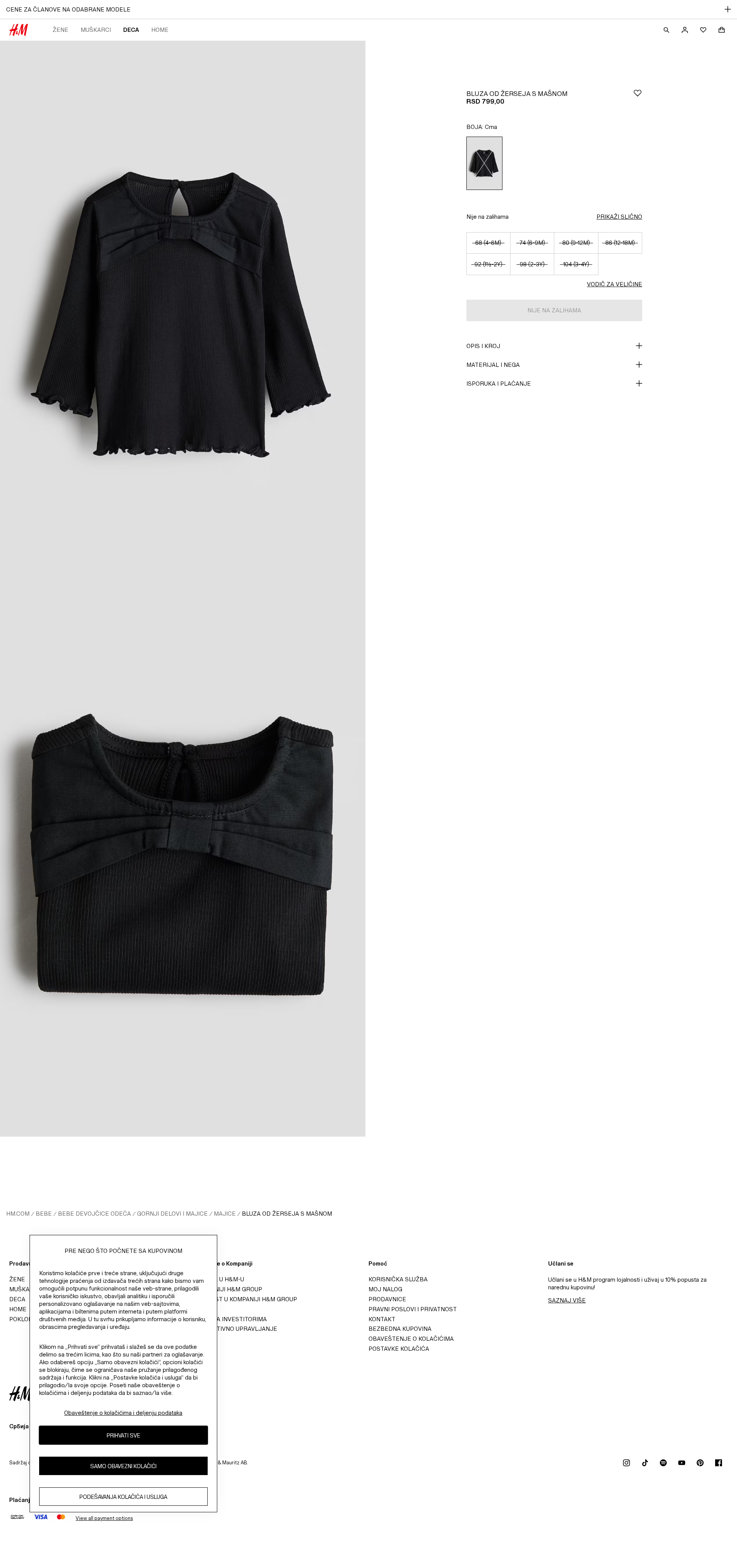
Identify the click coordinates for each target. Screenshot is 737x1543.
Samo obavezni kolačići (123, 1465)
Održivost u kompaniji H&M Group (243, 1299)
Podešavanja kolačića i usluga (123, 1496)
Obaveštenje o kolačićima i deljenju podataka (123, 1412)
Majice (225, 1213)
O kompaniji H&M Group (225, 1289)
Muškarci (96, 29)
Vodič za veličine (614, 284)
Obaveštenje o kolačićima (411, 1338)
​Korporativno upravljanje (233, 1328)
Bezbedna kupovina (399, 1328)
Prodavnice (387, 1299)
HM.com (18, 1213)
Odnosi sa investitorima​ (228, 1319)
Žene (60, 29)
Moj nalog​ (385, 1289)
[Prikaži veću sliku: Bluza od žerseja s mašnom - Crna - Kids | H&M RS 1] (182, 315)
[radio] (484, 163)
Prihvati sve (123, 1435)
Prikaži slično (619, 216)
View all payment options (104, 1518)
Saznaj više (567, 1300)
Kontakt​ (381, 1319)
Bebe (44, 1213)
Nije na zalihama (487, 216)
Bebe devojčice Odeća (94, 1213)
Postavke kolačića (398, 1348)
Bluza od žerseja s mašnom (287, 1213)
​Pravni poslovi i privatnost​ (412, 1309)
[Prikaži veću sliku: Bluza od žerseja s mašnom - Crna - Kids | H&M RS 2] (182, 863)
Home (160, 29)
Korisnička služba (398, 1279)
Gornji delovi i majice (172, 1213)
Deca (131, 29)
